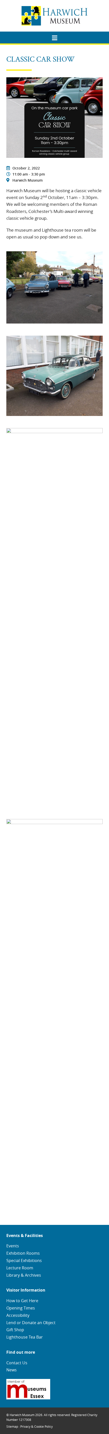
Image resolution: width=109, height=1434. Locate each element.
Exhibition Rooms (23, 1253)
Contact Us (16, 1363)
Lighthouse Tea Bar (24, 1337)
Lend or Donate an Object (31, 1322)
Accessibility (17, 1315)
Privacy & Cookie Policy (36, 1426)
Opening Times (20, 1308)
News (11, 1370)
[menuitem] (54, 36)
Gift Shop (15, 1329)
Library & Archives (23, 1275)
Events (12, 1246)
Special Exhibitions (24, 1260)
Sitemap (12, 1426)
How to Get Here (22, 1300)
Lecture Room (19, 1268)
